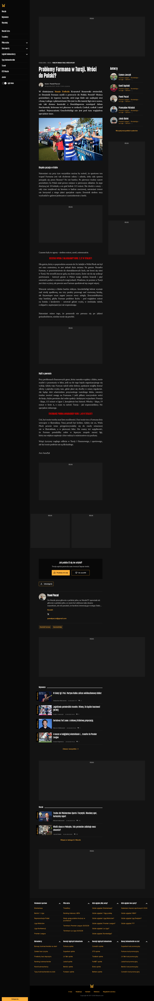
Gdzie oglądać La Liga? (100, 928)
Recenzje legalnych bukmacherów (73, 941)
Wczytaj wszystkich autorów (127, 131)
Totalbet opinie (97, 956)
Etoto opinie (96, 967)
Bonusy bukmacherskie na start (45, 946)
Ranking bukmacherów (42, 961)
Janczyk (60, 714)
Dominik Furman (45, 627)
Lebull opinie (67, 961)
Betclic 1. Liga (39, 913)
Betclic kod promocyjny (129, 967)
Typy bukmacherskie (8, 59)
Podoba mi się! (62, 573)
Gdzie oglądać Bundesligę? (102, 933)
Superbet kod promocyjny (130, 946)
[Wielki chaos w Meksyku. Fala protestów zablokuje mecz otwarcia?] (70, 830)
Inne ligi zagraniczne (37, 723)
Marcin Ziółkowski (59, 728)
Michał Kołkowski (58, 820)
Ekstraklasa (37, 710)
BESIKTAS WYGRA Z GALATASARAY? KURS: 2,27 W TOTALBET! (70, 258)
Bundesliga (134, 77)
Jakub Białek (124, 118)
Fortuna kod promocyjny (130, 951)
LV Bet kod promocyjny (129, 956)
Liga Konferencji (40, 928)
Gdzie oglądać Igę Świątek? (131, 918)
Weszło (49, 63)
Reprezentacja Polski (41, 918)
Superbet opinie (69, 951)
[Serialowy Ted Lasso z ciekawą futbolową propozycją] (70, 724)
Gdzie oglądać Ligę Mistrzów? (103, 918)
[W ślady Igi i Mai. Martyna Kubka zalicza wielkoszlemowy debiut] (70, 696)
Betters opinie (97, 972)
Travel (4, 65)
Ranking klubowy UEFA (71, 913)
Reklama (96, 992)
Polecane (37, 815)
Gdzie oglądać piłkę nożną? (100, 903)
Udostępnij (48, 584)
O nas (70, 992)
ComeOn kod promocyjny (130, 972)
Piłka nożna (5, 42)
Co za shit (82, 573)
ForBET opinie (97, 961)
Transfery (5, 36)
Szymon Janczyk (125, 74)
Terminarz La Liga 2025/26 (73, 931)
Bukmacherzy (38, 941)
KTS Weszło (5, 71)
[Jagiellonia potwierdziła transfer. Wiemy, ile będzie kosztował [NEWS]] (70, 710)
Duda (55, 714)
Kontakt (87, 992)
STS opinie (96, 951)
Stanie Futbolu (62, 91)
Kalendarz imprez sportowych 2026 (134, 908)
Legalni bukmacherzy (8, 54)
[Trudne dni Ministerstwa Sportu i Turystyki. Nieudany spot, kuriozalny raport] (70, 816)
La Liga (121, 79)
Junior (4, 77)
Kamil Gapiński (124, 85)
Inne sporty (5, 48)
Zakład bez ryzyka (41, 951)
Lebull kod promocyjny (129, 961)
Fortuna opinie (68, 946)
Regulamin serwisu (109, 992)
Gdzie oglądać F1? (127, 923)
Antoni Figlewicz (58, 741)
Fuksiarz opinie (68, 972)
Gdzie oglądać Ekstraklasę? (102, 908)
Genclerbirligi (57, 627)
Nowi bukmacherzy (41, 967)
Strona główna (42, 63)
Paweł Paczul (55, 84)
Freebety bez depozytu (42, 956)
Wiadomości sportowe (40, 903)
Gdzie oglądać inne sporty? (129, 903)
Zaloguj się (14, 999)
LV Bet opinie (68, 956)
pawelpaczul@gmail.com (57, 618)
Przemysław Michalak (127, 107)
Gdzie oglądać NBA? (128, 913)
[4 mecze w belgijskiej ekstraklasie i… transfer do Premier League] (70, 737)
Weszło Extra (6, 31)
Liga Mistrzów (39, 923)
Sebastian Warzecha (59, 700)
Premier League (124, 77)
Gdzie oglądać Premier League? (103, 923)
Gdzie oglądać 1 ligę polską (102, 913)
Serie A (127, 79)
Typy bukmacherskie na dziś (44, 972)
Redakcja (79, 992)
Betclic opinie (68, 967)
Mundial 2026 (37, 829)
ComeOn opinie (97, 946)
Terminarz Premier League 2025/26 (76, 926)
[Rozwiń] (26, 42)
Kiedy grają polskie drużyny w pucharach (74, 919)
